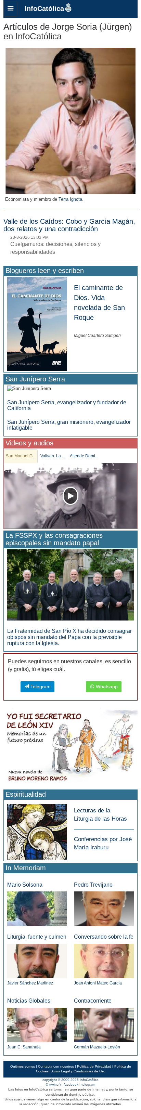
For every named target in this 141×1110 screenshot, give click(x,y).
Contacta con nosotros (56, 1066)
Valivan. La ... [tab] (52, 456)
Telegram (40, 686)
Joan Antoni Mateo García (98, 983)
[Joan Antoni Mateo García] (104, 960)
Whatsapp (106, 686)
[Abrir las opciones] (10, 9)
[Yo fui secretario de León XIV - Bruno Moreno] (70, 747)
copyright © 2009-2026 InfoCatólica (70, 1080)
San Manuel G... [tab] (21, 456)
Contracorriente (93, 1001)
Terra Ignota (70, 199)
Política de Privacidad (94, 1066)
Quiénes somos (22, 1066)
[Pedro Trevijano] (104, 908)
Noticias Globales (28, 1001)
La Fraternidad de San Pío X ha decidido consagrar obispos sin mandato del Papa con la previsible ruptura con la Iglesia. (69, 637)
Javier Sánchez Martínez (30, 983)
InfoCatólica (44, 8)
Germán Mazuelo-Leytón (97, 1047)
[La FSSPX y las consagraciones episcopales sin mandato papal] (70, 584)
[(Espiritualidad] (37, 829)
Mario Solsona (24, 885)
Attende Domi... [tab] (84, 456)
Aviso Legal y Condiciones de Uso (78, 1071)
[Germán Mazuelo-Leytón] (104, 1024)
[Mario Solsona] (37, 908)
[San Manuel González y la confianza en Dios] (70, 495)
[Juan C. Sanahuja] (37, 1024)
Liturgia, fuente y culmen (36, 937)
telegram (88, 1084)
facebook (71, 1084)
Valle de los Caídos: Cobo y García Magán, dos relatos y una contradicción (69, 225)
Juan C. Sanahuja (24, 1047)
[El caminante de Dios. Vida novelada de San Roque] (37, 323)
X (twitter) (53, 1084)
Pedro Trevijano (93, 885)
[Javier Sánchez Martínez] (37, 960)
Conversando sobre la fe (103, 937)
